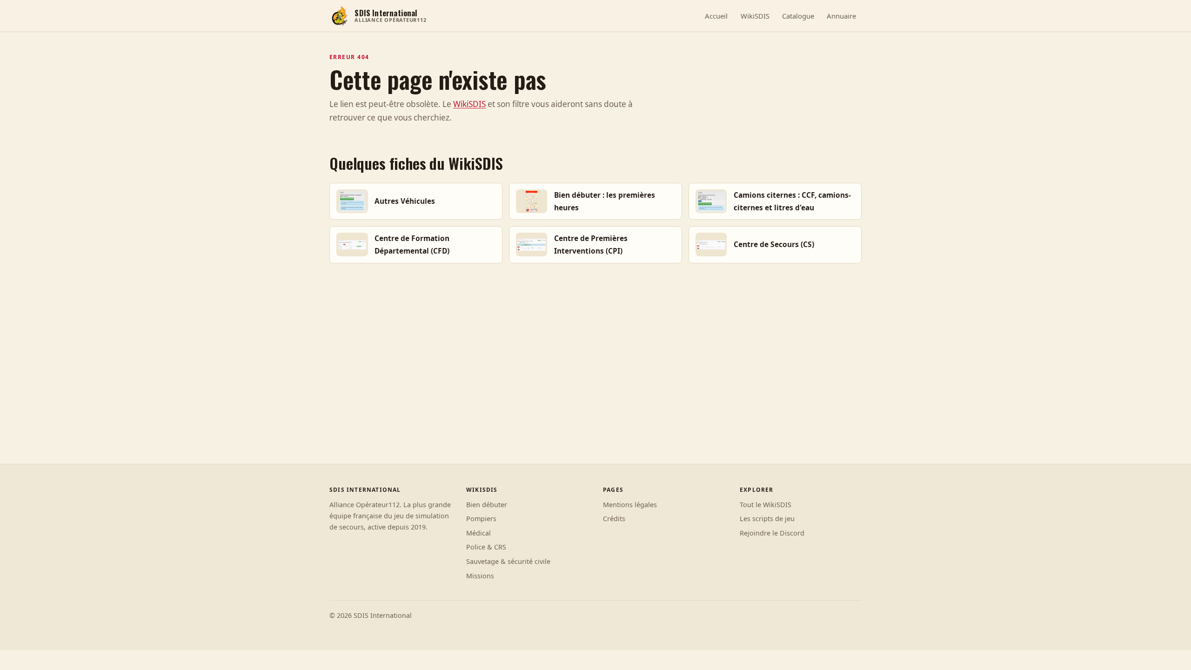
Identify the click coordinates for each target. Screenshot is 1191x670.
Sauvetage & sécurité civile (508, 561)
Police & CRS (486, 547)
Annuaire (841, 15)
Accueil (716, 15)
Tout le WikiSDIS (765, 504)
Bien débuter (486, 504)
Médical (478, 533)
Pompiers (481, 518)
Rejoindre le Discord (772, 533)
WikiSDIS (755, 15)
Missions (480, 575)
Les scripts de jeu (767, 518)
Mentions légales (630, 504)
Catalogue (798, 15)
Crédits (614, 518)
